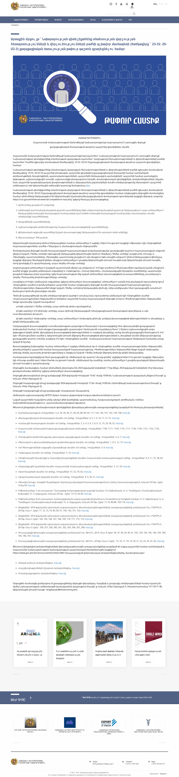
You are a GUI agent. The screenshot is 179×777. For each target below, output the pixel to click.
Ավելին (30, 662)
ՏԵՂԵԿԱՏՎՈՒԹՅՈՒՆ (76, 20)
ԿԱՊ (130, 20)
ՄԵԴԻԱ (93, 20)
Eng (161, 3)
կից (88, 185)
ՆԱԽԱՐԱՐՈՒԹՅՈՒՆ (21, 20)
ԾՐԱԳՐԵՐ (58, 20)
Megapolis (163, 774)
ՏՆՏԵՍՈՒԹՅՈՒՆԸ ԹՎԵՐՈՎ (112, 20)
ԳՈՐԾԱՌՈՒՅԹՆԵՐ (41, 20)
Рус (166, 3)
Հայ (155, 3)
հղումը (126, 412)
